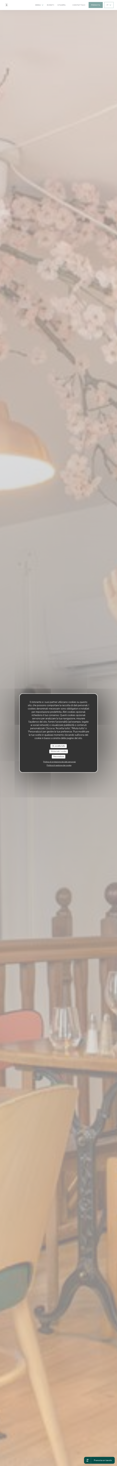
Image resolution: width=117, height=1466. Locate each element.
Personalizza (58, 756)
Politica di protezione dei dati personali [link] (59, 761)
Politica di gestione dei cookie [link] (59, 765)
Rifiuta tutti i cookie (58, 751)
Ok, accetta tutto (58, 746)
